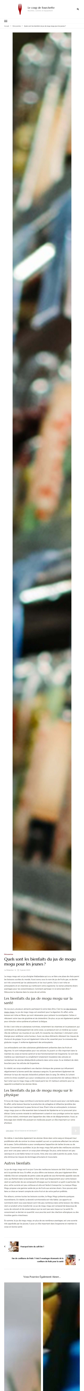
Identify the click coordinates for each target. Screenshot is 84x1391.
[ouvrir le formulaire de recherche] (78, 9)
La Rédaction (9, 970)
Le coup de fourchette (41, 7)
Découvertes (8, 954)
